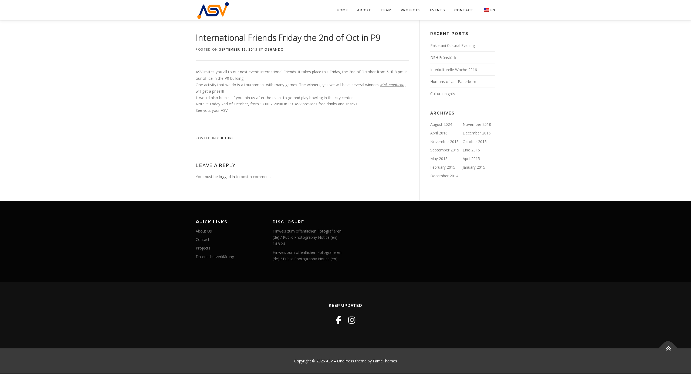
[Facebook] (338, 319)
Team (386, 10)
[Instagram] (351, 319)
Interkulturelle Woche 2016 (453, 69)
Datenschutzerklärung (215, 256)
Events (437, 10)
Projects (411, 10)
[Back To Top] (668, 348)
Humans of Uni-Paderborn (453, 81)
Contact (464, 10)
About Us (204, 231)
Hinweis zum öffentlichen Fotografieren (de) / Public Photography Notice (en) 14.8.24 (307, 237)
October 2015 (475, 141)
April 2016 (439, 133)
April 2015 (471, 158)
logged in (227, 176)
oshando (274, 49)
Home (342, 10)
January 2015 (474, 167)
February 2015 (442, 167)
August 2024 (441, 124)
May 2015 (439, 158)
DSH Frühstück (443, 57)
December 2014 (444, 175)
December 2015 (477, 133)
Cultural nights (442, 93)
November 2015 (444, 141)
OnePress (345, 360)
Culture (225, 138)
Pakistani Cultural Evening (452, 45)
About (364, 10)
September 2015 (444, 150)
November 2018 (477, 124)
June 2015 (471, 150)
